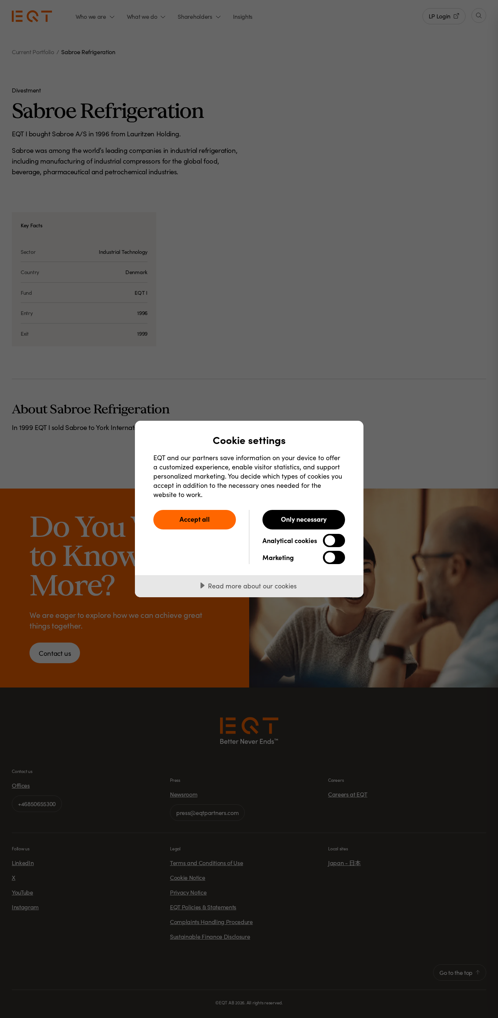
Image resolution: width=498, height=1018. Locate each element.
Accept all (195, 519)
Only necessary (304, 519)
